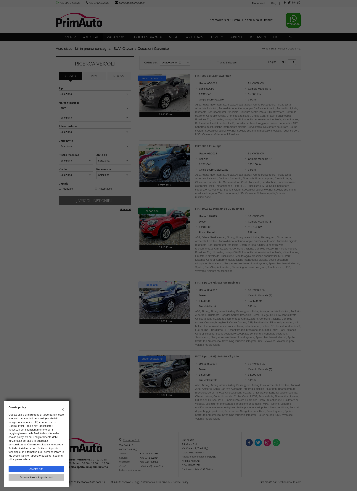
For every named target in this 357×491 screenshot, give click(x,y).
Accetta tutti (36, 469)
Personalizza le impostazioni (36, 477)
